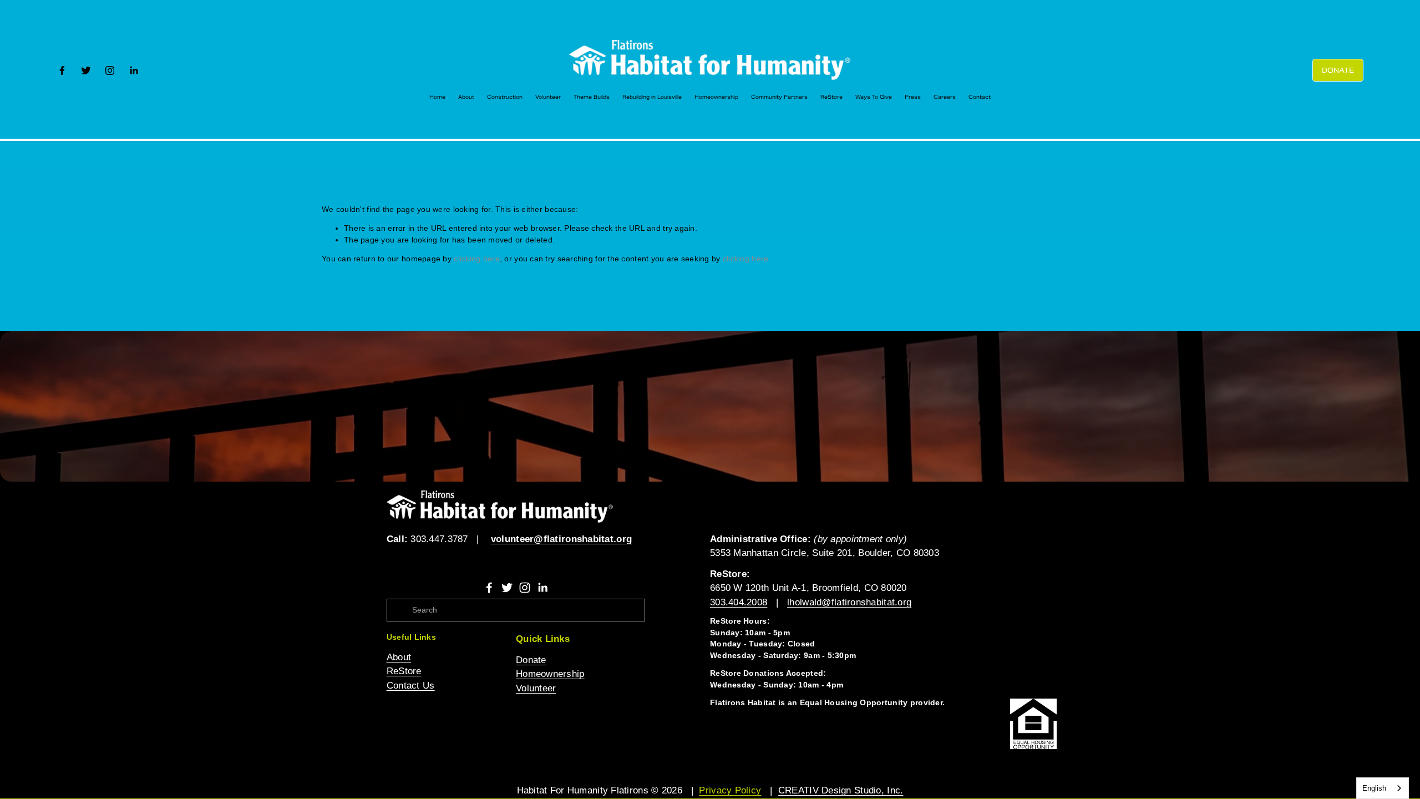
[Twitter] (86, 70)
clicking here (477, 259)
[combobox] (1382, 788)
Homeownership (716, 97)
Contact (979, 97)
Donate (1338, 70)
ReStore (831, 97)
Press (913, 97)
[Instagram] (109, 70)
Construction (505, 97)
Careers (945, 97)
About (466, 97)
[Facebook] (62, 70)
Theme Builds (592, 97)
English (1374, 788)
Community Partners (779, 97)
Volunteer (548, 97)
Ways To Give (873, 97)
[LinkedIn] (133, 70)
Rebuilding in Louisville (652, 97)
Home (437, 97)
